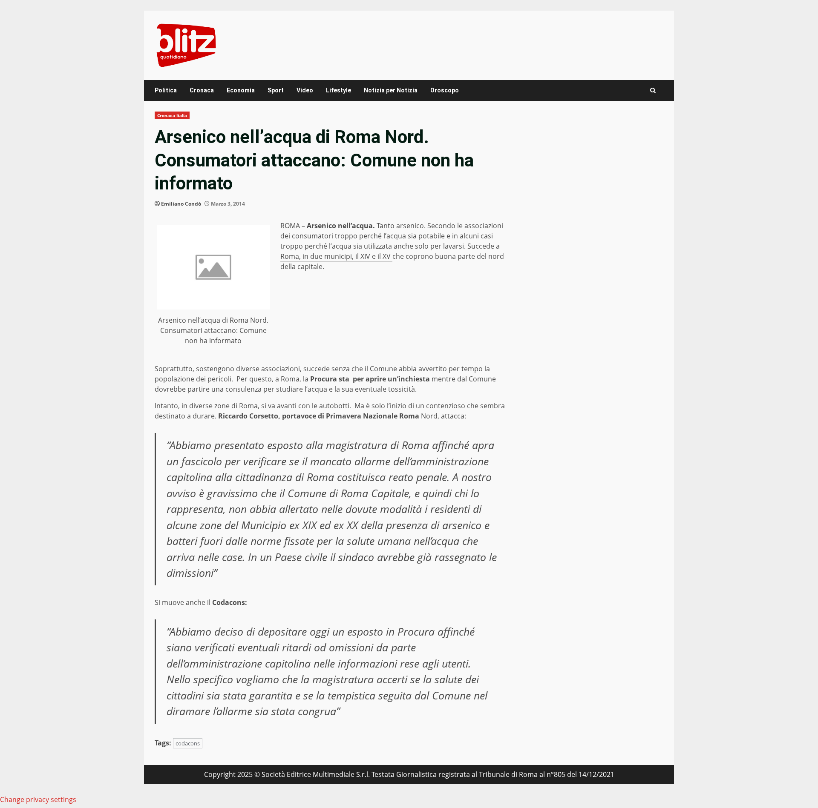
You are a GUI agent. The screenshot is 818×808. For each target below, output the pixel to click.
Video (305, 90)
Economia (241, 90)
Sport (276, 90)
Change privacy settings (38, 799)
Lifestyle (338, 90)
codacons (188, 743)
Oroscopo (444, 90)
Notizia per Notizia (391, 90)
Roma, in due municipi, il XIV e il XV (336, 256)
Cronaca (202, 90)
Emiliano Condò (181, 203)
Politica (166, 90)
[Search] (653, 90)
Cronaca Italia (172, 115)
